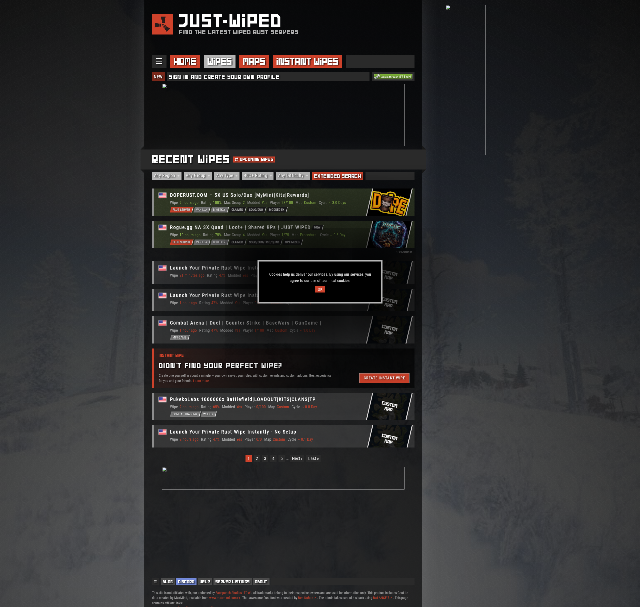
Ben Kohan (305, 598)
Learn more (201, 381)
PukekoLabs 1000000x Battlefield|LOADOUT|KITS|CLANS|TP (243, 399)
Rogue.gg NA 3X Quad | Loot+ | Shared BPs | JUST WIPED (240, 227)
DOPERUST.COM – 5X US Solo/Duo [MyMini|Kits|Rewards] (239, 195)
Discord (186, 582)
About (261, 582)
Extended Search (337, 176)
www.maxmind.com (223, 598)
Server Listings (233, 582)
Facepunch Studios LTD (232, 593)
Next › (297, 458)
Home (185, 61)
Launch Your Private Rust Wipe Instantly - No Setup (233, 268)
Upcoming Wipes (255, 159)
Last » (313, 458)
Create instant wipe (384, 378)
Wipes (220, 61)
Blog (168, 582)
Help (205, 582)
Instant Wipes (307, 61)
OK (320, 289)
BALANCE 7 (381, 598)
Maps (254, 61)
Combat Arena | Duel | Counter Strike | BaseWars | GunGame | (246, 323)
